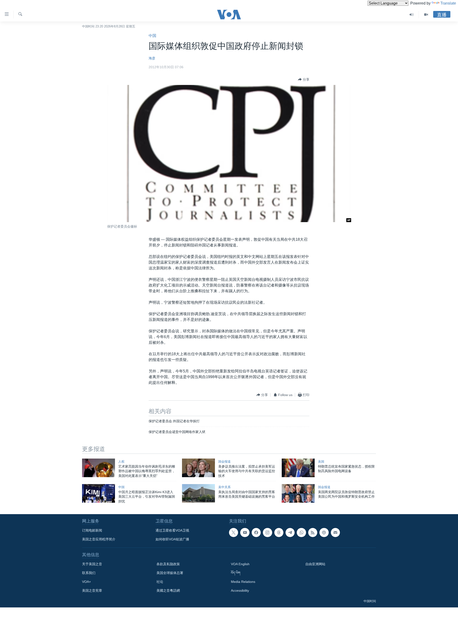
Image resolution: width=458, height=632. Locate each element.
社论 (159, 582)
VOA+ (86, 582)
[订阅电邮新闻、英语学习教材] (335, 532)
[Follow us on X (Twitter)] (233, 532)
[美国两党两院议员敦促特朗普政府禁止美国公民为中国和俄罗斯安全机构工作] (298, 493)
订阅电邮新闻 (92, 530)
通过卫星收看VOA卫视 (172, 530)
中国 (152, 36)
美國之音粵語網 (168, 590)
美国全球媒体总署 (169, 573)
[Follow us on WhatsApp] (301, 532)
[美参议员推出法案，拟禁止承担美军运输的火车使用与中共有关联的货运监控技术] (198, 468)
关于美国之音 (92, 564)
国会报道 (224, 461)
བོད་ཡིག (235, 573)
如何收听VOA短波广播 (172, 539)
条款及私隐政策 (168, 564)
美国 (321, 461)
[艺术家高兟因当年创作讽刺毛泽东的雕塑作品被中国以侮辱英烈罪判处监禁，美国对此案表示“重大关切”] (98, 468)
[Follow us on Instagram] (267, 532)
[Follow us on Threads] (278, 532)
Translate (448, 3)
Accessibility (240, 590)
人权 (121, 461)
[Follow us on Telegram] (290, 532)
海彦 (152, 58)
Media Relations (243, 582)
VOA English (240, 564)
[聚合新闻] (312, 532)
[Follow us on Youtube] (244, 532)
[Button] (303, 79)
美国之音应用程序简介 (98, 539)
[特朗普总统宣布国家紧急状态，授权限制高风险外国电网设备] (298, 468)
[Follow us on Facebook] (256, 532)
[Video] (426, 14)
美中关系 (224, 487)
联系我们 (88, 573)
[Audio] (411, 14)
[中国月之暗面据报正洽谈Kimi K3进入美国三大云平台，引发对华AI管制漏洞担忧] (98, 493)
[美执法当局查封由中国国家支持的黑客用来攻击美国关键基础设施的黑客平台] (198, 493)
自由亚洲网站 (315, 564)
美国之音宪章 (92, 590)
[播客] (323, 532)
